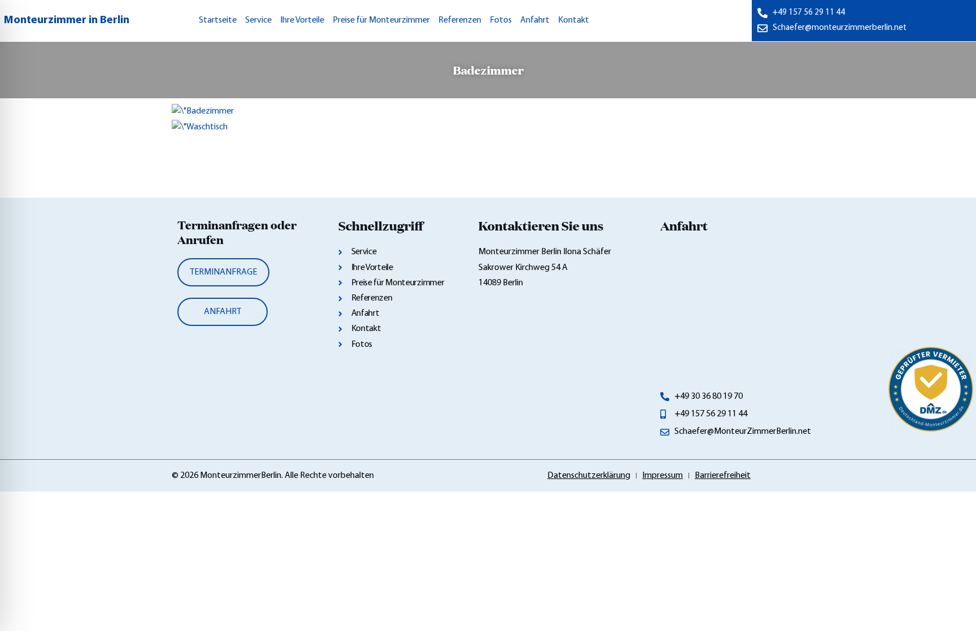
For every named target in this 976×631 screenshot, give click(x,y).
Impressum (662, 475)
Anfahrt (535, 20)
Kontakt (573, 20)
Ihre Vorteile (302, 20)
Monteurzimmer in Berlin (66, 20)
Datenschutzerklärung (588, 475)
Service (258, 20)
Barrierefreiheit (723, 475)
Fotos (501, 20)
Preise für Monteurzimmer (381, 20)
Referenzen (459, 20)
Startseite (218, 20)
